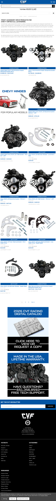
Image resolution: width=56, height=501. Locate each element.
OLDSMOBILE (32, 456)
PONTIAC (31, 452)
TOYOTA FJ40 (32, 464)
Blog (2, 458)
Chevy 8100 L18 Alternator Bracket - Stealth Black (13, 286)
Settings (5, 498)
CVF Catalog (4, 452)
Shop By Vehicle (5, 445)
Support (3, 447)
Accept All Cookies (23, 498)
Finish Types (4, 449)
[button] (53, 13)
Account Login (4, 477)
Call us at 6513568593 (28, 434)
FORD (30, 447)
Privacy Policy (4, 488)
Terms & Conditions (6, 490)
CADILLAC (31, 462)
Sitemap (3, 460)
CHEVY (31, 445)
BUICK (30, 460)
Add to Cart (42, 152)
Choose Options (14, 68)
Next (32, 302)
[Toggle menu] (2, 2)
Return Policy (4, 486)
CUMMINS (31, 454)
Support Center (5, 475)
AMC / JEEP (32, 458)
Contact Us (4, 456)
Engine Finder (4, 473)
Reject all (12, 498)
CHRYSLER (32, 449)
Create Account (5, 479)
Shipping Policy (5, 484)
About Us (3, 454)
